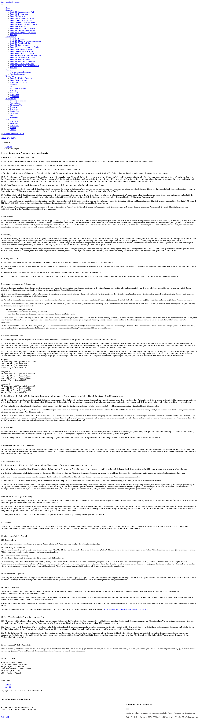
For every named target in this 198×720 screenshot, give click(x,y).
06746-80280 (152, 717)
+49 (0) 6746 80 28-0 (8, 138)
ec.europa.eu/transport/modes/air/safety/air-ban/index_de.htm (125, 609)
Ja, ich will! (5, 717)
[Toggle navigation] (2, 4)
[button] (9, 10)
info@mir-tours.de (191, 717)
